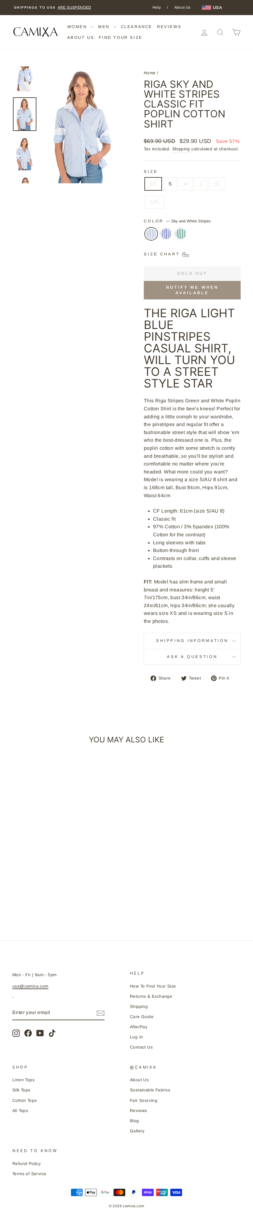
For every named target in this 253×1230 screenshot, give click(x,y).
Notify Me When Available (192, 290)
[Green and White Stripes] (180, 237)
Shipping (181, 149)
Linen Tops (23, 1080)
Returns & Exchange (151, 996)
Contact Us (141, 1047)
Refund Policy (26, 1163)
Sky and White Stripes (151, 234)
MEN (104, 26)
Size (151, 171)
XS (153, 183)
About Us (182, 7)
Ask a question (192, 656)
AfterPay (138, 1027)
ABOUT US (80, 37)
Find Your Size (120, 37)
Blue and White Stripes (166, 234)
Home (150, 73)
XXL (155, 202)
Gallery (137, 1131)
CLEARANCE (136, 26)
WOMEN (78, 26)
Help (156, 7)
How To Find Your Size (153, 986)
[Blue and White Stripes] (166, 237)
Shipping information (192, 640)
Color (177, 221)
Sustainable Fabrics (150, 1090)
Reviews (138, 1110)
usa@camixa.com (30, 986)
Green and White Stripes (181, 234)
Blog (134, 1120)
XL (217, 183)
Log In (136, 1037)
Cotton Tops (24, 1100)
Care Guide (142, 1016)
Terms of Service (29, 1173)
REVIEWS (169, 26)
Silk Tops (21, 1090)
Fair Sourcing (143, 1100)
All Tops (20, 1110)
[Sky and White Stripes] (151, 237)
